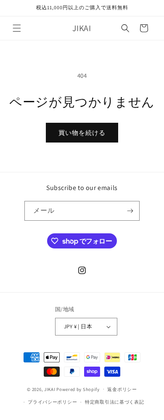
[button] (17, 28)
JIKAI (50, 389)
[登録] (130, 211)
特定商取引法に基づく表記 (114, 402)
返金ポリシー (122, 389)
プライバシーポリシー (52, 402)
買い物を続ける (82, 133)
